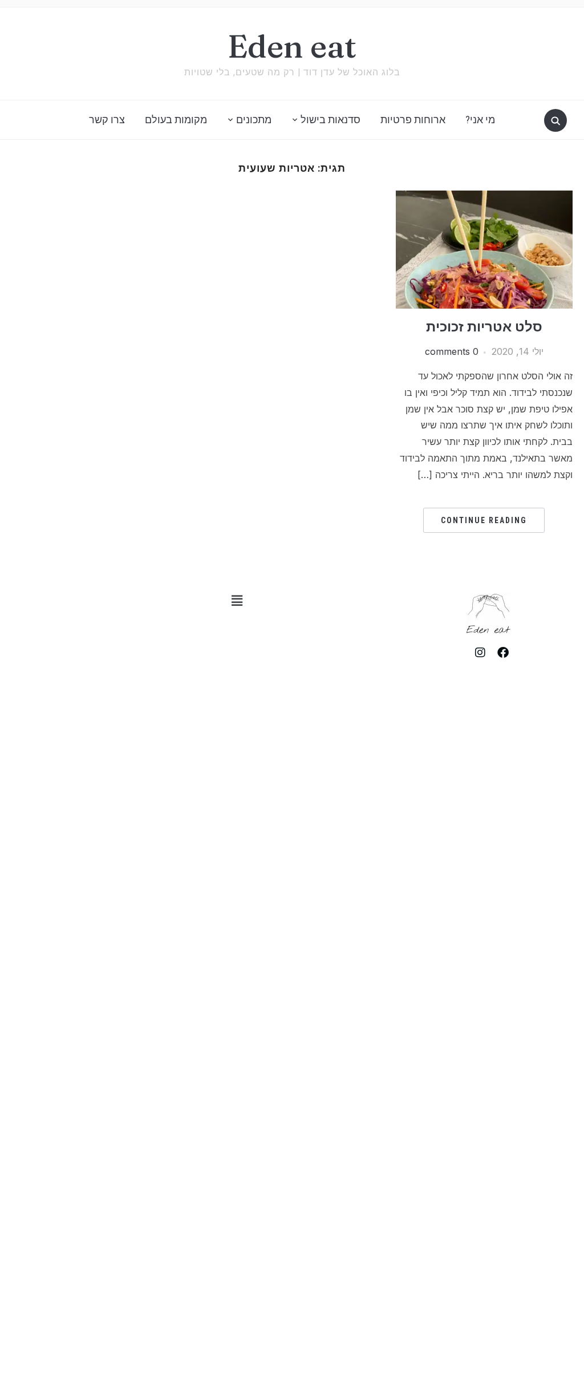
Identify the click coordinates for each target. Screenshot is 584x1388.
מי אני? (480, 120)
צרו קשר (107, 120)
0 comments (451, 351)
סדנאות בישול (330, 120)
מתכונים (253, 120)
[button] (236, 600)
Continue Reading (484, 520)
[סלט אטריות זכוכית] (484, 197)
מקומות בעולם (176, 120)
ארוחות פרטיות (412, 120)
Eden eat (292, 46)
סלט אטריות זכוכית (484, 326)
